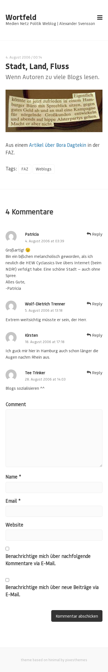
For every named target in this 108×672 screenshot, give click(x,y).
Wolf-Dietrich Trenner (45, 303)
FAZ (24, 169)
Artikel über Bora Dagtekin (57, 145)
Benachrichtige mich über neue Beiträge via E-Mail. (52, 590)
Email (13, 501)
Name (13, 477)
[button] (10, 662)
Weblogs (44, 169)
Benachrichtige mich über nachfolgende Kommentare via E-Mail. (48, 559)
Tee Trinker (35, 372)
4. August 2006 (18, 57)
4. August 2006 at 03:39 (44, 240)
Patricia (32, 234)
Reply (96, 234)
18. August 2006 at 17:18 (45, 341)
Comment (16, 404)
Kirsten (31, 335)
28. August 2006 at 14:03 (45, 379)
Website (14, 525)
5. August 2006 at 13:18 (44, 310)
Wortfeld (21, 17)
